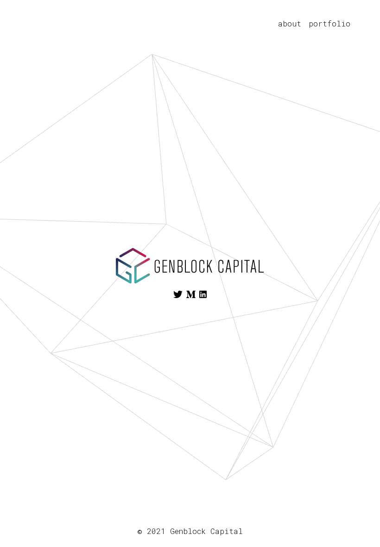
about (289, 23)
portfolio (329, 23)
